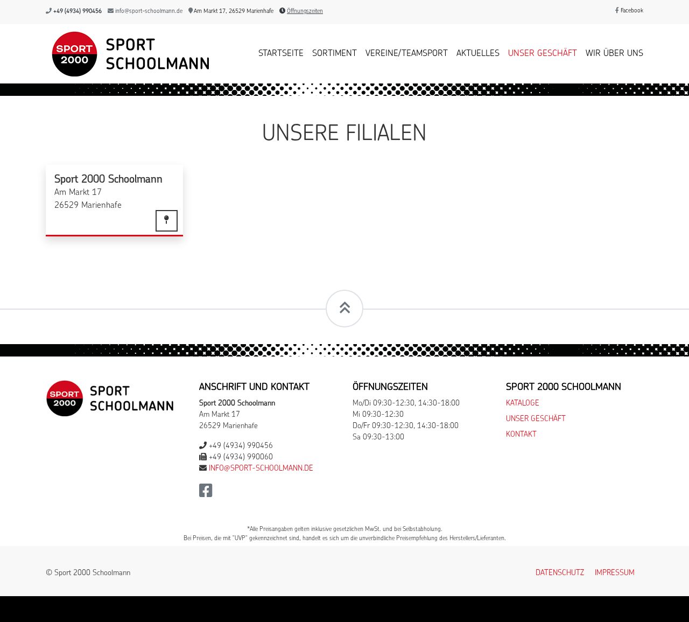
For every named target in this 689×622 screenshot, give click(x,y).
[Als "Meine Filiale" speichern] (167, 221)
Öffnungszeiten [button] (305, 12)
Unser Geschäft (542, 54)
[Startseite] (128, 54)
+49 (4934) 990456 (77, 12)
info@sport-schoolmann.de (148, 12)
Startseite (281, 54)
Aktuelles (478, 54)
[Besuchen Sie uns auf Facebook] (206, 494)
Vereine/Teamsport (406, 54)
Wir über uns (614, 54)
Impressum (615, 573)
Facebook (631, 11)
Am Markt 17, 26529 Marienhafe (233, 12)
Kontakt (521, 435)
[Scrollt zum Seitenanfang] (344, 308)
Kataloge (522, 404)
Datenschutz (560, 573)
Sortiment (334, 54)
